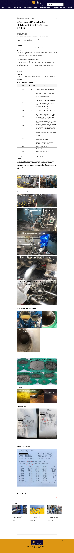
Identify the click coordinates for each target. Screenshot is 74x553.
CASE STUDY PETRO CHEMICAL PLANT (17, 516)
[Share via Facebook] (17, 493)
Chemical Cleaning (46, 10)
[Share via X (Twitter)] (20, 493)
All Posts (13, 10)
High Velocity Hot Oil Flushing (36, 10)
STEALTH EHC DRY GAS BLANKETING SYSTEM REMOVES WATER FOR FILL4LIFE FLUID (35, 516)
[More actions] (56, 18)
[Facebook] (62, 540)
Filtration (18, 10)
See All (61, 503)
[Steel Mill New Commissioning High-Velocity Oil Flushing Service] (54, 509)
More (52, 10)
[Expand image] (28, 181)
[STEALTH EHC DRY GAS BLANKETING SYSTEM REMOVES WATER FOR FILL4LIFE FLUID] (37, 509)
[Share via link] (25, 493)
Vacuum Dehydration (25, 10)
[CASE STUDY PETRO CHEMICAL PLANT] (19, 509)
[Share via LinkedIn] (22, 493)
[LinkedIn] (62, 542)
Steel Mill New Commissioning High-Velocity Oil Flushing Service (54, 516)
